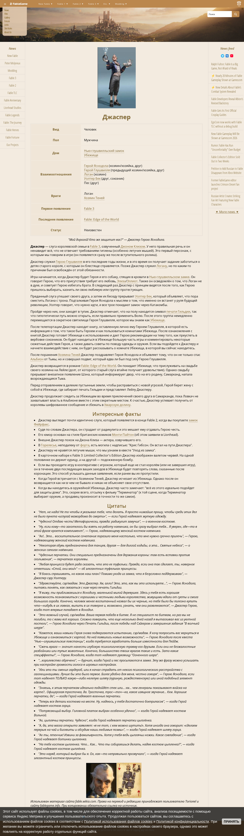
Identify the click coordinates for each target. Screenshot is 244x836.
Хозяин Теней (94, 198)
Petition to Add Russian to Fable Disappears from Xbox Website (227, 171)
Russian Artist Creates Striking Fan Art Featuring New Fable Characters (225, 200)
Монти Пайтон (123, 435)
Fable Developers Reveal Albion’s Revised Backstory (227, 101)
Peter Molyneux (12, 63)
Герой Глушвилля (97, 170)
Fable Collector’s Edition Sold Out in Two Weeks (225, 159)
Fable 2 (77, 4)
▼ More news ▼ (227, 212)
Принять (231, 821)
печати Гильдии (178, 311)
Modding (120, 4)
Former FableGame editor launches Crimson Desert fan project (225, 184)
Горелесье (48, 445)
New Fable (45, 4)
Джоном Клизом (133, 246)
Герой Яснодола (96, 166)
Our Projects (12, 145)
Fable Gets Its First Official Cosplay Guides (223, 112)
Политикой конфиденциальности (182, 821)
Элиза (121, 281)
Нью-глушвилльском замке (169, 277)
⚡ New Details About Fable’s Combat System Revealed (226, 89)
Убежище (91, 155)
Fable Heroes (12, 130)
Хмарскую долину (117, 405)
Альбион (36, 359)
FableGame (20, 4)
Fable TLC (12, 93)
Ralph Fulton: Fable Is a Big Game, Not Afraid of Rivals (224, 66)
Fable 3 (92, 4)
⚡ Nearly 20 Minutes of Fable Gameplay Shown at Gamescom (226, 78)
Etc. (106, 4)
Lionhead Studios (12, 108)
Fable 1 (61, 4)
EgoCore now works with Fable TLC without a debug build (226, 124)
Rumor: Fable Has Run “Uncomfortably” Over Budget (226, 147)
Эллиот (132, 281)
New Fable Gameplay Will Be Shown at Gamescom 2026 (225, 136)
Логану (162, 266)
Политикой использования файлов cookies (118, 821)
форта (84, 445)
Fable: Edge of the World (101, 219)
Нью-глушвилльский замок (104, 151)
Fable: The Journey (12, 122)
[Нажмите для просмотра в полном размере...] (117, 107)
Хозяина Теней (69, 355)
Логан (88, 174)
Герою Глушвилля (69, 262)
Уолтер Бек (92, 178)
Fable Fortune (12, 137)
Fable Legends (12, 115)
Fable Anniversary (12, 100)
